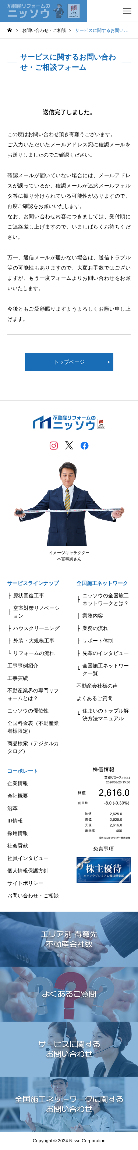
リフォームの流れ (33, 653)
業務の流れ (95, 628)
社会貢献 (17, 846)
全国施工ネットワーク (102, 583)
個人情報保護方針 (28, 871)
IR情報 (15, 821)
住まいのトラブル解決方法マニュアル (105, 714)
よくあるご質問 (95, 698)
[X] (69, 445)
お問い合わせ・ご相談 (33, 895)
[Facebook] (85, 445)
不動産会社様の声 (97, 686)
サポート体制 (97, 641)
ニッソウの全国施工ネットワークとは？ (105, 599)
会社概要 (17, 796)
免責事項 (103, 848)
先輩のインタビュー (105, 653)
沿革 (12, 808)
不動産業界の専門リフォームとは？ (33, 694)
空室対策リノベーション (36, 612)
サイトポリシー (25, 883)
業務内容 (92, 616)
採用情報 (17, 833)
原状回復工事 (28, 595)
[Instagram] (54, 445)
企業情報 (17, 783)
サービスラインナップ (33, 583)
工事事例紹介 (22, 666)
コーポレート (22, 771)
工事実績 (17, 678)
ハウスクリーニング (36, 628)
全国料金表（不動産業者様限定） (33, 727)
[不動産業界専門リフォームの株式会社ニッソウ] (43, 11)
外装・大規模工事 (33, 641)
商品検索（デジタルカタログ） (33, 747)
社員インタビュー (28, 858)
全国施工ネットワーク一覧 (105, 669)
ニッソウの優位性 (28, 711)
